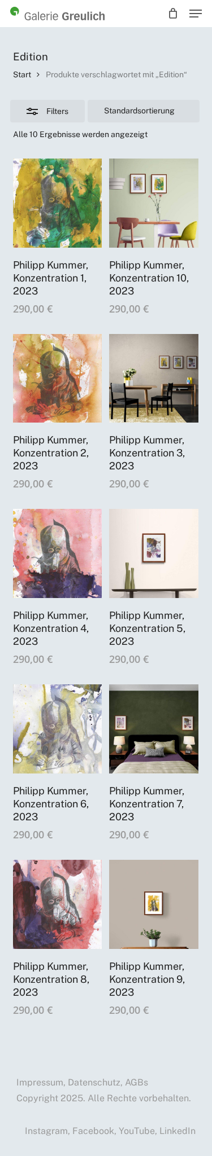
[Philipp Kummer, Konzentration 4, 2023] (57, 553)
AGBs (136, 1082)
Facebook (93, 1131)
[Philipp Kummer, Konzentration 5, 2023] (153, 553)
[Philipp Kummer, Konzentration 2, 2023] (57, 378)
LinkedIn (177, 1131)
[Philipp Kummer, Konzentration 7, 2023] (153, 728)
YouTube (137, 1131)
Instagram (46, 1131)
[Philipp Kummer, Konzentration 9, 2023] (153, 904)
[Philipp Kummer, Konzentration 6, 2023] (57, 728)
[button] (195, 13)
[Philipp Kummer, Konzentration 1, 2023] (57, 203)
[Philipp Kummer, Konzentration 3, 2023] (153, 378)
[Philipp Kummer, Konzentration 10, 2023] (153, 203)
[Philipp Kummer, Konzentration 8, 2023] (57, 904)
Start (22, 74)
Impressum (39, 1082)
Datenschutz (94, 1082)
